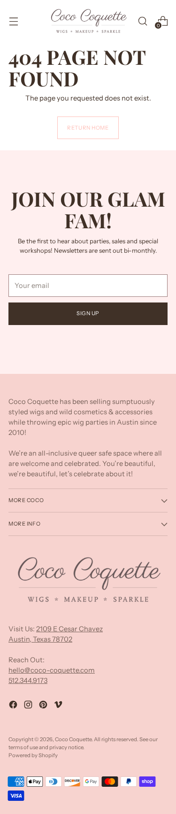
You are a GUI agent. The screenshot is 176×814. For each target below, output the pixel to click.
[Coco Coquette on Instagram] (29, 706)
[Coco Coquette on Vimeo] (59, 706)
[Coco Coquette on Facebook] (14, 706)
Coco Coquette (73, 739)
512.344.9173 (27, 680)
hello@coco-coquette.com (51, 670)
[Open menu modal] (13, 21)
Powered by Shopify (33, 755)
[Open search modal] (142, 21)
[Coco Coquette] (88, 21)
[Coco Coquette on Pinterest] (44, 706)
